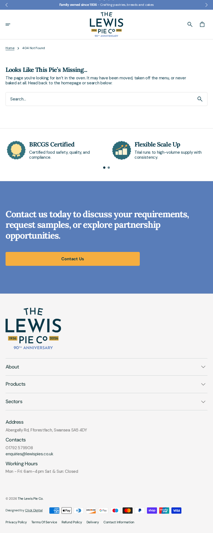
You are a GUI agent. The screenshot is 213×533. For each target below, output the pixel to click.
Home (10, 48)
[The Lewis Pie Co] (106, 24)
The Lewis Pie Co (30, 498)
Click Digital (33, 510)
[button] (12, 24)
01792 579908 (19, 447)
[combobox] (99, 98)
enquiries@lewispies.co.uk (29, 453)
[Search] (200, 99)
